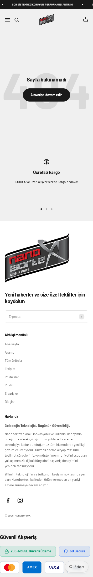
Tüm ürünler (13, 360)
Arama (9, 352)
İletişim (10, 369)
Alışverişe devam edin (46, 95)
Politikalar (12, 377)
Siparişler (11, 393)
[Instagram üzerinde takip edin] (20, 500)
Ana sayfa (12, 344)
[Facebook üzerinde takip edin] (8, 500)
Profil (8, 385)
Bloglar (10, 401)
